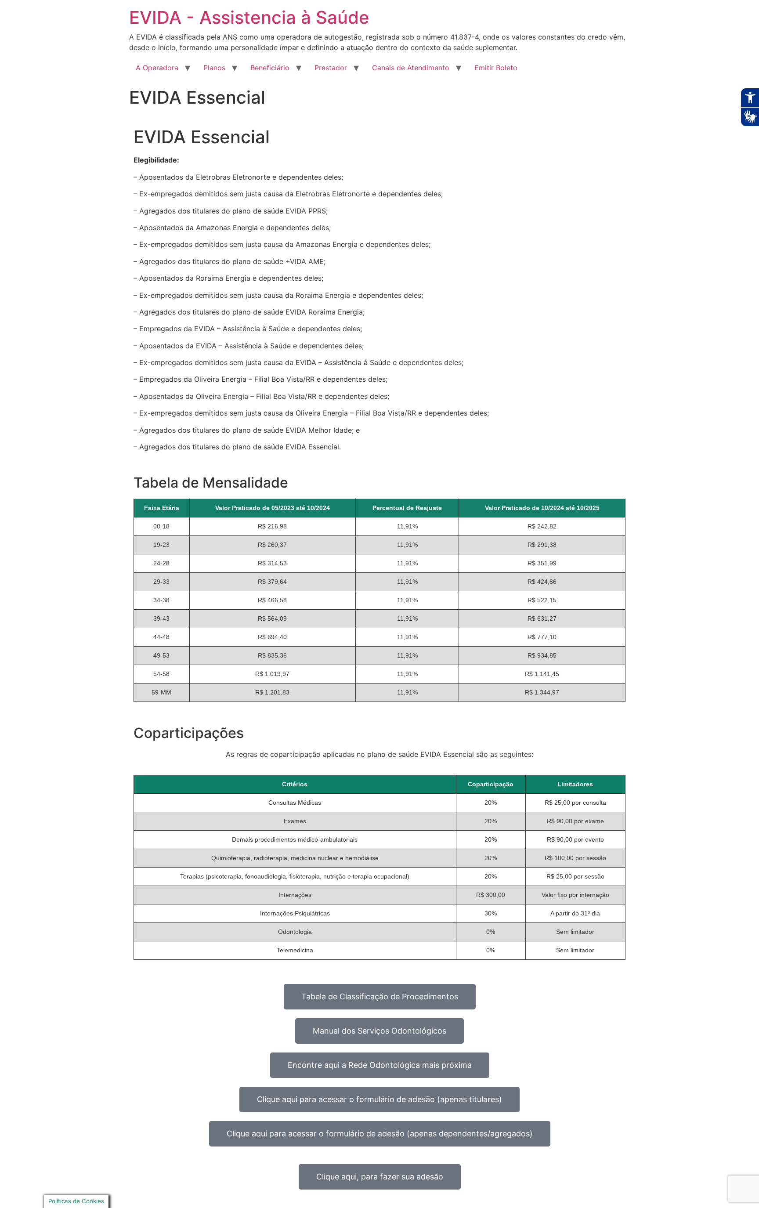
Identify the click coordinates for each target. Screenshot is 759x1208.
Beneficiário (269, 67)
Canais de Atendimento (410, 67)
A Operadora (157, 67)
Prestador (330, 67)
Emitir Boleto (495, 67)
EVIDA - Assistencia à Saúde (249, 17)
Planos (214, 67)
